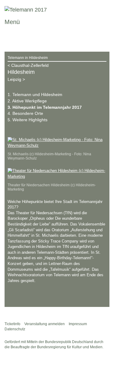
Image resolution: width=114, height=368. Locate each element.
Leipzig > (16, 79)
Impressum (78, 324)
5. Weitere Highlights (27, 119)
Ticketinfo (12, 324)
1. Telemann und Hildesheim (35, 94)
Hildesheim (21, 72)
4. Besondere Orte (25, 113)
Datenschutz (15, 329)
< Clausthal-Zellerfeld (28, 65)
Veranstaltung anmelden (44, 324)
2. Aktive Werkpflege (27, 100)
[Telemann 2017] (26, 10)
